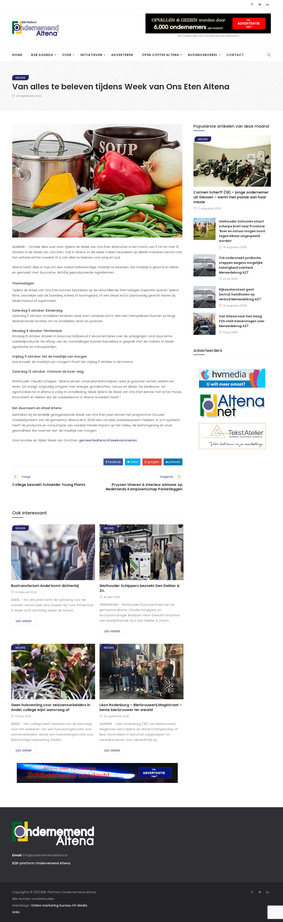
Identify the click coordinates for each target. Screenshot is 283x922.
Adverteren (122, 55)
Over (66, 55)
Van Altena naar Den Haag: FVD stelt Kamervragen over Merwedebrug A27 (241, 321)
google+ (153, 462)
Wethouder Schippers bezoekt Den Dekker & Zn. (139, 588)
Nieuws (20, 78)
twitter (134, 462)
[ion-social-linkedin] (267, 4)
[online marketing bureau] (232, 378)
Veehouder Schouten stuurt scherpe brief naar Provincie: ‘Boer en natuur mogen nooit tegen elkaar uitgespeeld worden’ (242, 231)
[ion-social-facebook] (252, 4)
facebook (114, 462)
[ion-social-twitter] (259, 4)
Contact (235, 55)
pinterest (174, 462)
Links (16, 912)
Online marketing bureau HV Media (59, 905)
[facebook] (36, 553)
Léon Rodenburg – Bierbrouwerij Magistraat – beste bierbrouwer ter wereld (140, 707)
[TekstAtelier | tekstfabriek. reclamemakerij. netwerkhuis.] (232, 436)
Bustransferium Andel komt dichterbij (45, 585)
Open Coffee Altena (160, 55)
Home (17, 55)
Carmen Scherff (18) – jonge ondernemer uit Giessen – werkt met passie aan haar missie (231, 197)
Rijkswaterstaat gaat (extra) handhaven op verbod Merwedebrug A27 (240, 294)
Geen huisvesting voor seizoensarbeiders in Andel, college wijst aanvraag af (50, 707)
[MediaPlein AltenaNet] (232, 405)
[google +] (60, 553)
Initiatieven (91, 55)
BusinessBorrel (203, 55)
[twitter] (48, 553)
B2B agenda (42, 55)
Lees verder (24, 621)
